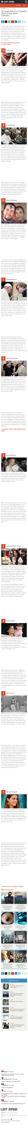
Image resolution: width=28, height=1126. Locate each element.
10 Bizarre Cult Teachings (16, 1001)
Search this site (26, 2)
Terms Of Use (13, 1115)
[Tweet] (6, 22)
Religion (3, 8)
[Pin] (12, 22)
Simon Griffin (6, 18)
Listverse (3, 1112)
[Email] (19, 22)
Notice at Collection (5, 1122)
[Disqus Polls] (14, 1050)
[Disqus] (14, 1087)
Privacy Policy (20, 1115)
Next (24, 5)
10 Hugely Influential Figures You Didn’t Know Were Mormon (17, 1026)
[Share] (2, 22)
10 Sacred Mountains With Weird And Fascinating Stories (16, 995)
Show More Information (22, 2)
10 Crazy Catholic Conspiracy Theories (12, 886)
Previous (18, 5)
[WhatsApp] (9, 22)
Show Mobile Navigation (2, 2)
